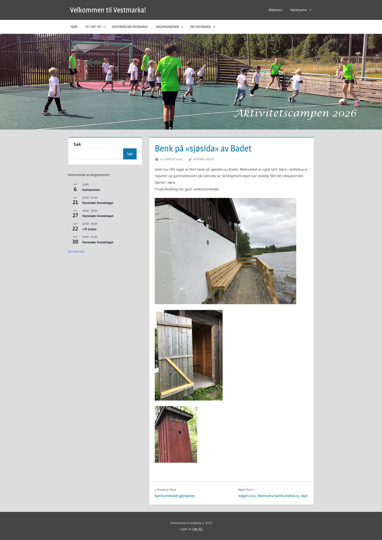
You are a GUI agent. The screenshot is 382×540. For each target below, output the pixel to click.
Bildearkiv (276, 10)
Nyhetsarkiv (298, 10)
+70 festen (89, 229)
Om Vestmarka (200, 27)
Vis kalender (76, 252)
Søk (77, 144)
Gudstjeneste (91, 190)
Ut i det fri (93, 27)
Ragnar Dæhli (204, 159)
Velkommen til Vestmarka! (108, 10)
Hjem (74, 27)
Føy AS (197, 529)
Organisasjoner (167, 27)
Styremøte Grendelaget (97, 203)
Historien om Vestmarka (130, 27)
